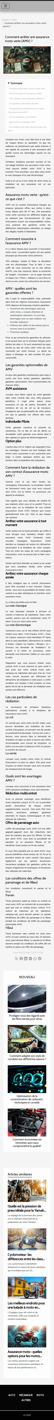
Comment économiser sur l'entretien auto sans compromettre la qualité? (27, 1142)
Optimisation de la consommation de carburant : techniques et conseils (27, 1099)
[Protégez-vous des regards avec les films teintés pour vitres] (27, 999)
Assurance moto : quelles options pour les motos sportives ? (25, 1356)
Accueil (5, 19)
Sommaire (16, 83)
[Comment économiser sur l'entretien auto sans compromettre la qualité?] (27, 1122)
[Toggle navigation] (5, 6)
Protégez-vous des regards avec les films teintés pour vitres (27, 1017)
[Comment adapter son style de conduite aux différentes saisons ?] (27, 1039)
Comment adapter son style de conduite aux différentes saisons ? (27, 1057)
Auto (11, 1395)
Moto (14, 19)
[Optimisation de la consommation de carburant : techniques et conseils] (27, 1079)
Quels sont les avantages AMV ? (22, 122)
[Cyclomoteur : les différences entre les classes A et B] (27, 1239)
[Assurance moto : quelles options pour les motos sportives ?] (27, 1336)
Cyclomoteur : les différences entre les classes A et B (27, 1259)
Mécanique (26, 1395)
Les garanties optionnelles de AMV (23, 103)
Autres (26, 1400)
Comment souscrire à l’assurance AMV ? (25, 93)
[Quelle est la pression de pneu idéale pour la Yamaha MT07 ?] (27, 1190)
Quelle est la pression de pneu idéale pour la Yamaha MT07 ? (27, 1210)
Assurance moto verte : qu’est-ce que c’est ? (27, 88)
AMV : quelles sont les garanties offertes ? (26, 98)
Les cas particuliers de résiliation (22, 117)
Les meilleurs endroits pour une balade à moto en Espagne (26, 1307)
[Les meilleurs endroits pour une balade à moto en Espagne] (27, 1287)
